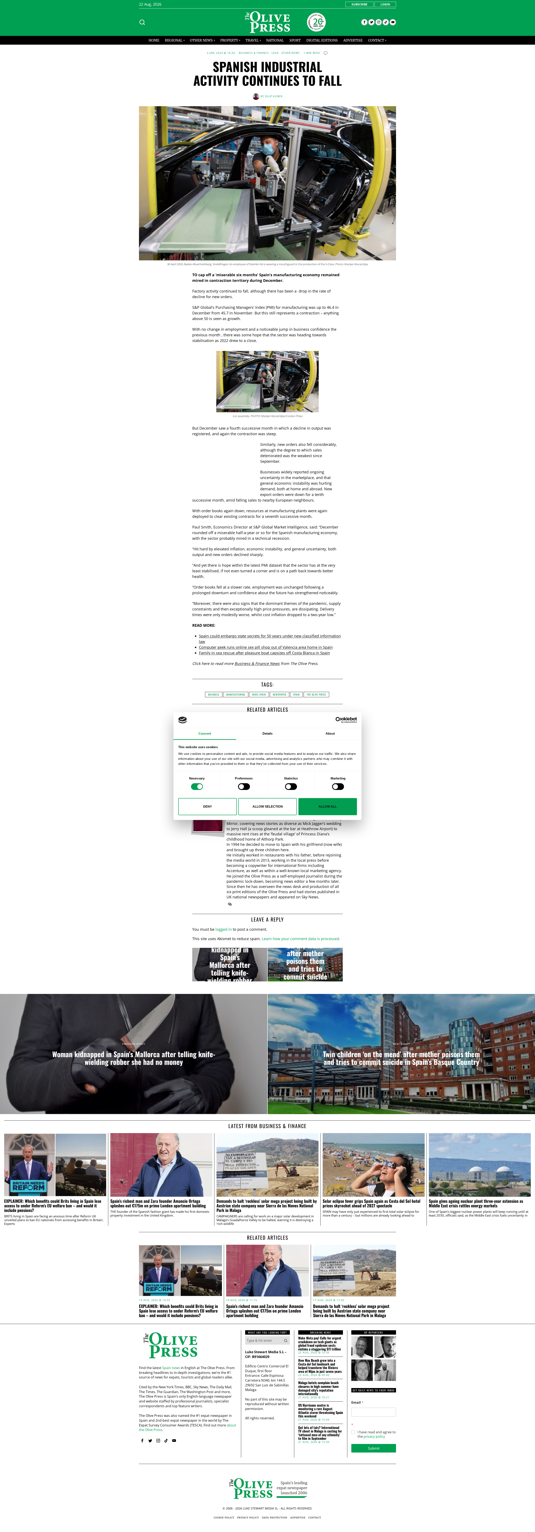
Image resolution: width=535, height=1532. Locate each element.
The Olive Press (316, 694)
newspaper (279, 694)
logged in (223, 929)
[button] (286, 1340)
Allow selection (267, 806)
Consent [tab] (205, 733)
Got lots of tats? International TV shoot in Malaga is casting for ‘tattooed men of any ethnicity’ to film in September (320, 1433)
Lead (275, 53)
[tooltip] (364, 22)
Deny (207, 806)
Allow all (327, 806)
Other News (290, 53)
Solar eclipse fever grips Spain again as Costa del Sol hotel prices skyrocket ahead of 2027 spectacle (371, 1203)
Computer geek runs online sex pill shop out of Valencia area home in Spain (266, 647)
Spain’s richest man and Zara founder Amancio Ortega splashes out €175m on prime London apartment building (158, 1203)
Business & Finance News (257, 663)
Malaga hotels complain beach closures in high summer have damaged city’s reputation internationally (318, 1388)
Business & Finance (254, 53)
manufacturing (235, 694)
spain (296, 694)
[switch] (244, 786)
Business (213, 694)
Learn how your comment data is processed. (301, 938)
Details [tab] (267, 733)
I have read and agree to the (377, 1434)
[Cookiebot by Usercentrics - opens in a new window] (338, 720)
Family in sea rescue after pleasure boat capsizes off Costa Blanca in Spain (264, 652)
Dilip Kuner (273, 96)
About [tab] (330, 733)
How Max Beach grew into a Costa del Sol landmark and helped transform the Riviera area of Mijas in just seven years (320, 1366)
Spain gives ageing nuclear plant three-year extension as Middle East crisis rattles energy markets (476, 1203)
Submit (374, 1448)
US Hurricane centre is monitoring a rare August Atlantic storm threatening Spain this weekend (320, 1410)
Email (357, 1403)
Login (385, 4)
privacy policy (374, 1436)
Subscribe (359, 4)
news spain (259, 694)
